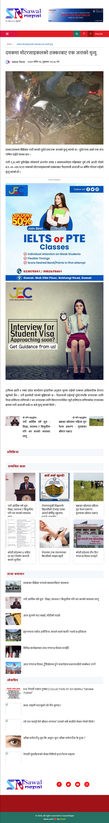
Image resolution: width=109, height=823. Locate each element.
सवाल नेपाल (18, 62)
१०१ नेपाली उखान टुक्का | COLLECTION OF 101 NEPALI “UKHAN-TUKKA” (58, 691)
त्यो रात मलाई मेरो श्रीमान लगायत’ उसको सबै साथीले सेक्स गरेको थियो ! (59, 721)
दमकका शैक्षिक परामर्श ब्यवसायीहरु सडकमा (46, 583)
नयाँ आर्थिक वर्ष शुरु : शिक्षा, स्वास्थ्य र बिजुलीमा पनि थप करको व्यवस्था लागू (20, 511)
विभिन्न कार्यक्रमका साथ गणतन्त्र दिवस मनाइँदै (46, 648)
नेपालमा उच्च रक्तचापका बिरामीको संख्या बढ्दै (54, 554)
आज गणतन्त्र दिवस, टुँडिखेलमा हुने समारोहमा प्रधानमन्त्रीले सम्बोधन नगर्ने (59, 664)
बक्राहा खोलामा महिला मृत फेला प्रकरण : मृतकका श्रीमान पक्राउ (87, 509)
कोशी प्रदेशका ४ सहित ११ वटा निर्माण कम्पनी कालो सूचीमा (19, 556)
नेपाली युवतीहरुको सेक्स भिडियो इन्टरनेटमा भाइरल (49, 754)
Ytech (63, 819)
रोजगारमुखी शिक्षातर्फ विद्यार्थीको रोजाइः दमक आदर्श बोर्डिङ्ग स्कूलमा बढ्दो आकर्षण (53, 511)
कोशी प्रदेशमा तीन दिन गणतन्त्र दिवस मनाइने (87, 554)
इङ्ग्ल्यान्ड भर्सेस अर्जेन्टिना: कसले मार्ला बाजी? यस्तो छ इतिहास (54, 631)
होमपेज (9, 44)
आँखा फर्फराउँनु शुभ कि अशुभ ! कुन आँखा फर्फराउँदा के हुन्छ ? (54, 738)
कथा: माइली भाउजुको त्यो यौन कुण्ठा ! (42, 705)
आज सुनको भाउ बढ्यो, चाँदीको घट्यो (41, 615)
